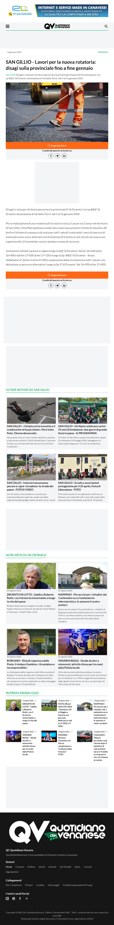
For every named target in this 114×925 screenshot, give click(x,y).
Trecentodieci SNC (61, 912)
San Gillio (10, 74)
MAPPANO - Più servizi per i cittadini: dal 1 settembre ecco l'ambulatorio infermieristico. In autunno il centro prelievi (82, 600)
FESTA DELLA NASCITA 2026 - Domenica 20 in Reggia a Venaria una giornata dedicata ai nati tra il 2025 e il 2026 (65, 715)
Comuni (88, 866)
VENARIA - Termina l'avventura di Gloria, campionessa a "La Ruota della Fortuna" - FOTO (65, 745)
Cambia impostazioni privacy (77, 885)
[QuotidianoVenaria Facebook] (20, 898)
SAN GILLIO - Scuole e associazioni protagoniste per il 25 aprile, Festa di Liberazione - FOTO (79, 486)
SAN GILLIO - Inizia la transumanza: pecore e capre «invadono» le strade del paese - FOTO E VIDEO (30, 486)
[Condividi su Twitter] (57, 155)
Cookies (40, 885)
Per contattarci (14, 885)
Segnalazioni (12, 871)
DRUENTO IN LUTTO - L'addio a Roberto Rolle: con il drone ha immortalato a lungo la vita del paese (31, 598)
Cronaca (103, 52)
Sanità (42, 866)
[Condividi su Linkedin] (64, 155)
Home (9, 866)
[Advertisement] (57, 322)
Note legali (53, 885)
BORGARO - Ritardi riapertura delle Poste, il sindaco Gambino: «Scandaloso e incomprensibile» (31, 664)
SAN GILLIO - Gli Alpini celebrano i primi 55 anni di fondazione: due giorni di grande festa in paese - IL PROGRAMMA (82, 429)
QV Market (65, 866)
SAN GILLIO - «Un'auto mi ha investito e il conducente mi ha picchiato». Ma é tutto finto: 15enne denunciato (31, 429)
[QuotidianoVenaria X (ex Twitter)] (13, 898)
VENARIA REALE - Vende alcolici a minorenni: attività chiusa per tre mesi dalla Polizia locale (80, 664)
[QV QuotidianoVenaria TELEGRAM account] (26, 898)
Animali (52, 866)
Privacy (29, 885)
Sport (77, 866)
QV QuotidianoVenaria (33, 912)
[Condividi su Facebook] (50, 155)
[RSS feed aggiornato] (7, 898)
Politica (31, 866)
